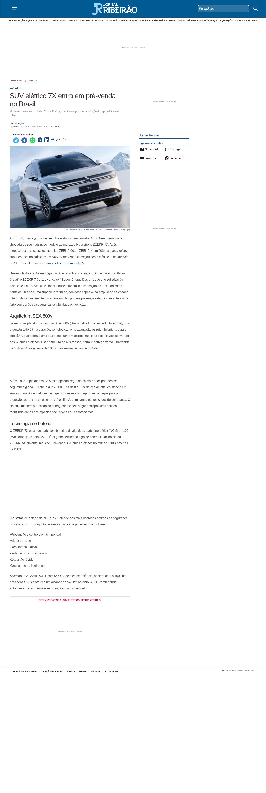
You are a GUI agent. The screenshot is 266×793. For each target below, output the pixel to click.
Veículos (33, 81)
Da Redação (17, 123)
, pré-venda (53, 600)
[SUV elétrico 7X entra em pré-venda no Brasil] (40, 140)
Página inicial (16, 81)
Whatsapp (177, 158)
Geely (42, 600)
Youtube (151, 158)
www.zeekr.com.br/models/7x (64, 263)
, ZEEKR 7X (95, 600)
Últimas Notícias (149, 135)
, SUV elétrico (70, 600)
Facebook (152, 149)
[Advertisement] (70, 364)
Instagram (177, 149)
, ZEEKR (84, 600)
